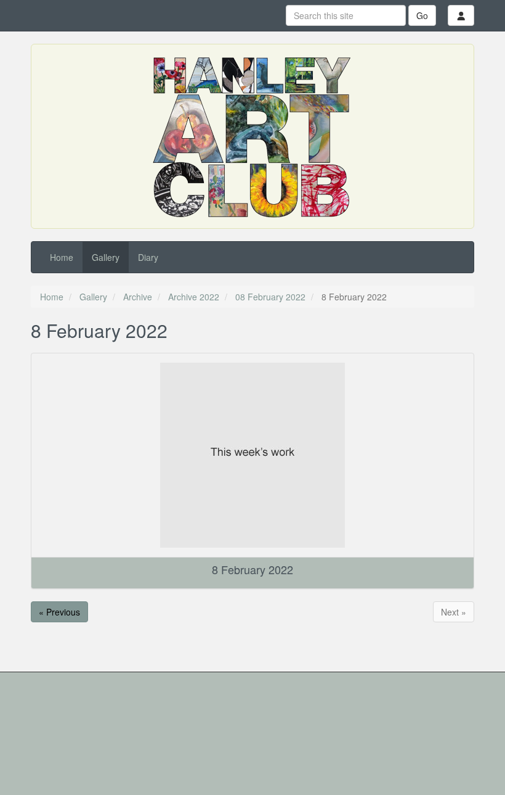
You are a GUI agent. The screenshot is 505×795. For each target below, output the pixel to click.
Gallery (105, 257)
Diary (148, 257)
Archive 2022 (193, 296)
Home (61, 257)
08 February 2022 (270, 296)
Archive (137, 296)
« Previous (59, 612)
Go (422, 15)
